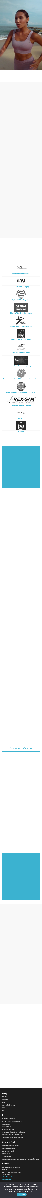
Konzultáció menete (21, 855)
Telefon (8, 1041)
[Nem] (39, 1190)
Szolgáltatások (11, 1052)
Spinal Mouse (6, 1156)
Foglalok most (21, 486)
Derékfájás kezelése (8, 1151)
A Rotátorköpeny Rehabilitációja (12, 1121)
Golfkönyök (6, 1124)
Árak (3, 1110)
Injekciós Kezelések (8, 1148)
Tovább (21, 238)
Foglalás (5, 1100)
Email (8, 1031)
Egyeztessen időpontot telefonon (21, 898)
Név (7, 1022)
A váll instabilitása (8, 1129)
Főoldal (4, 1097)
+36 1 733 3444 (7, 1177)
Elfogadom (21, 1195)
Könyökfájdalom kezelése (10, 1146)
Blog (3, 1108)
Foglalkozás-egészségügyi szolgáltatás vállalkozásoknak (20, 1159)
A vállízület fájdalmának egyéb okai (13, 1132)
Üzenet (5, 1066)
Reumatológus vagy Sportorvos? (12, 1135)
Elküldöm (21, 1084)
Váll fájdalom (6, 1154)
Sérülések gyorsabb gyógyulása (12, 1137)
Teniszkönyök (6, 1127)
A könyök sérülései (8, 1118)
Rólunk (4, 1102)
